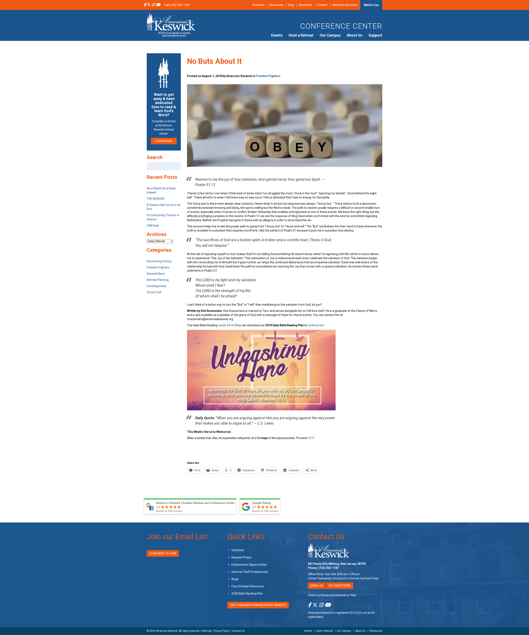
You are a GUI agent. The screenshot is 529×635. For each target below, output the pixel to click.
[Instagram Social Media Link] (153, 5)
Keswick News (156, 273)
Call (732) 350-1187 (177, 5)
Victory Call (154, 292)
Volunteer (237, 550)
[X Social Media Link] (149, 5)
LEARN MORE (164, 141)
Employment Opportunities (249, 564)
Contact (322, 5)
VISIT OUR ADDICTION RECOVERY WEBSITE (258, 605)
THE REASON (155, 198)
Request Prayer (241, 557)
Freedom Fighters (268, 76)
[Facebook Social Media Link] (145, 5)
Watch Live (371, 5)
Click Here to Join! (162, 553)
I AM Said (153, 225)
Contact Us (326, 536)
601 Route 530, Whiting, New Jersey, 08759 (337, 563)
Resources (276, 5)
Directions (305, 5)
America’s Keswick (166, 630)
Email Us (316, 585)
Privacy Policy (221, 630)
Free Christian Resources (247, 586)
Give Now (258, 5)
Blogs (235, 579)
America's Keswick (319, 612)
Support (375, 35)
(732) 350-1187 (328, 568)
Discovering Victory (159, 261)
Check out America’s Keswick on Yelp (332, 595)
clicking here (316, 325)
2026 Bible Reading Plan (247, 593)
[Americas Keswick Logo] (171, 24)
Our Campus (330, 35)
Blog (291, 5)
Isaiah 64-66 (227, 325)
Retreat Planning (158, 279)
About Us (354, 35)
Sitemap (206, 630)
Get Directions (340, 585)
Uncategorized (156, 286)
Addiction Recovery (344, 5)
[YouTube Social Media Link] (158, 5)
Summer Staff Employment (249, 571)
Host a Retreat (301, 35)
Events (276, 35)
